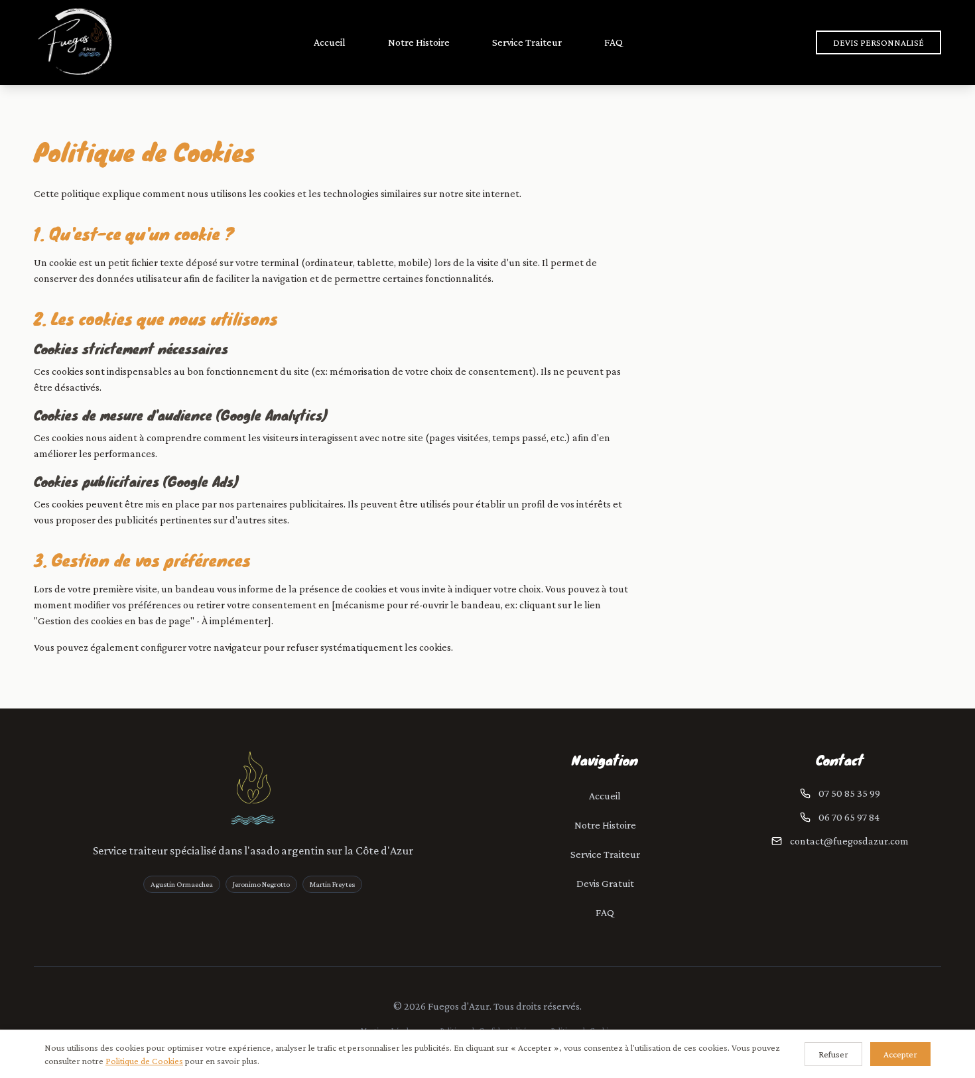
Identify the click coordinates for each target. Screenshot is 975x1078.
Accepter (900, 1054)
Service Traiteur (527, 42)
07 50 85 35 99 (849, 793)
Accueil (330, 42)
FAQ (613, 42)
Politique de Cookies (144, 1060)
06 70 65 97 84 (848, 817)
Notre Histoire (419, 42)
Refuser (833, 1054)
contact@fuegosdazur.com (849, 840)
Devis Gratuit (605, 883)
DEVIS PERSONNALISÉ (878, 42)
